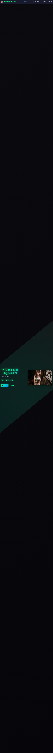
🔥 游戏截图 (43, 1)
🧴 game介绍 (31, 1)
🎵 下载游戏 (50, 1)
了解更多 (13, 385)
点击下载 (5, 385)
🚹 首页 (25, 1)
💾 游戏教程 (37, 1)
